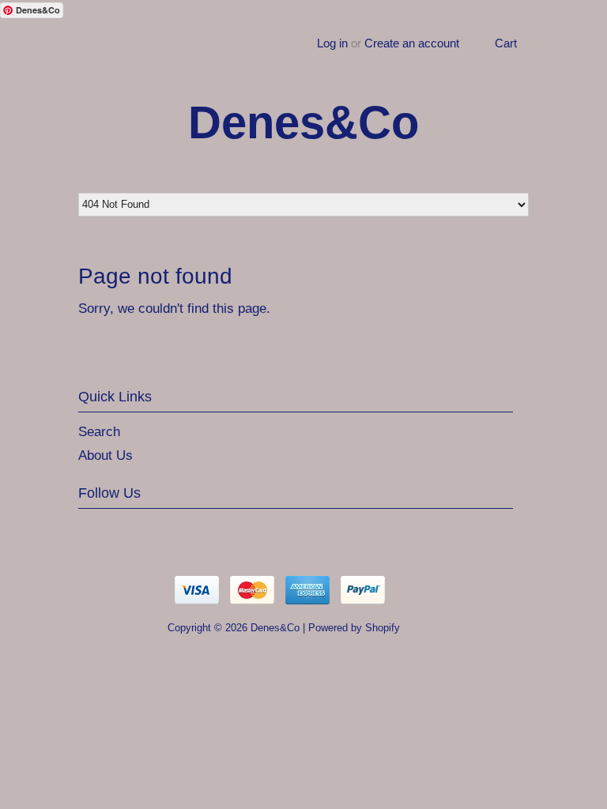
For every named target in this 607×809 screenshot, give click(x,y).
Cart (506, 43)
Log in (332, 43)
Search (99, 431)
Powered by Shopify (354, 628)
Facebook (124, 531)
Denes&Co (303, 122)
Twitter (91, 531)
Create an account (411, 43)
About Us (105, 455)
